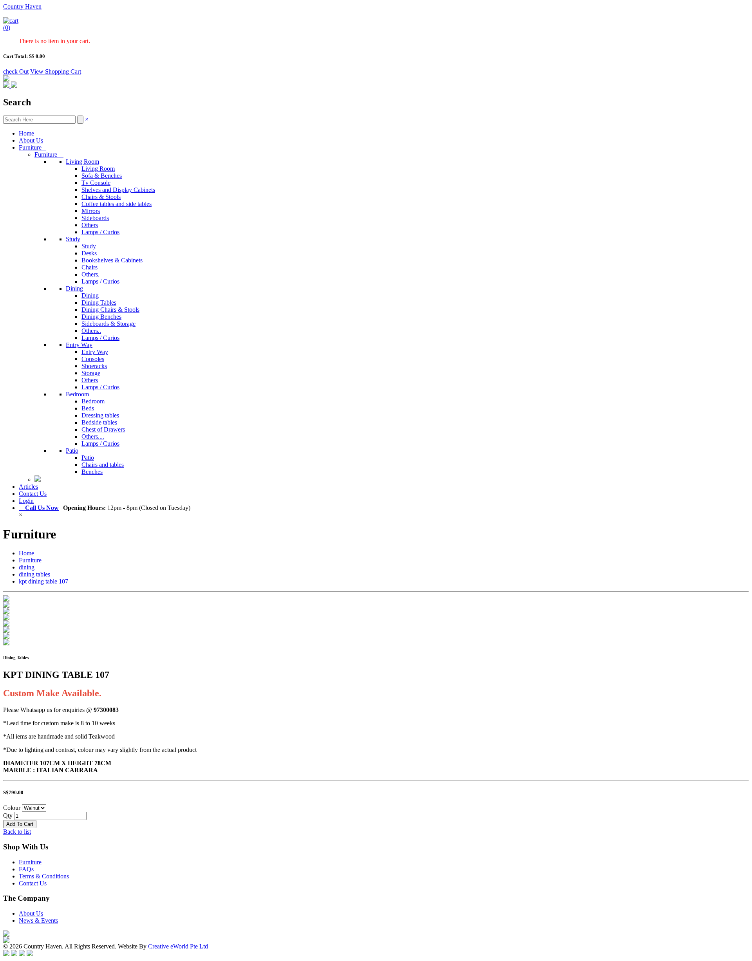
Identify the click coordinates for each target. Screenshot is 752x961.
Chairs (89, 267)
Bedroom (77, 394)
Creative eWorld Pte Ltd (178, 946)
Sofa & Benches (101, 175)
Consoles (92, 359)
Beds (87, 408)
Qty (8, 815)
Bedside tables (99, 422)
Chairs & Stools (101, 196)
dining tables (34, 574)
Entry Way (79, 344)
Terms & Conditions (44, 876)
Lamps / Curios (100, 232)
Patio (72, 450)
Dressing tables (100, 415)
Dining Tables (98, 302)
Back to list (17, 831)
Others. (90, 274)
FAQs (26, 869)
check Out (16, 71)
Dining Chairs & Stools (110, 309)
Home (26, 133)
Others (89, 225)
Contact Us (33, 493)
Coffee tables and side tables (116, 204)
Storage (90, 373)
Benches (92, 471)
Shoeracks (94, 366)
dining (26, 567)
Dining (74, 288)
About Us (31, 140)
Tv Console (95, 182)
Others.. (91, 330)
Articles (28, 486)
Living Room (82, 161)
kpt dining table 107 (43, 581)
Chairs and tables (102, 464)
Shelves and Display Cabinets (118, 189)
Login (26, 500)
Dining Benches (101, 316)
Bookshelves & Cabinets (112, 260)
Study (73, 239)
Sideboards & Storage (108, 323)
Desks (89, 253)
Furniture (32, 147)
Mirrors (90, 211)
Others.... (92, 436)
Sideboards (95, 218)
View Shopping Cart (55, 71)
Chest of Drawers (103, 429)
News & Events (38, 920)
